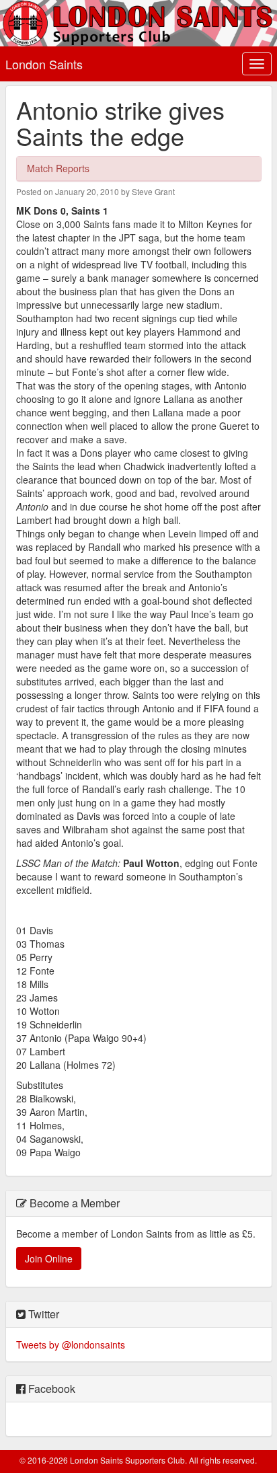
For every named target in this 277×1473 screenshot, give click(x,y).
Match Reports (58, 168)
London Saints (44, 64)
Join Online (49, 1258)
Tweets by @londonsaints (70, 1344)
